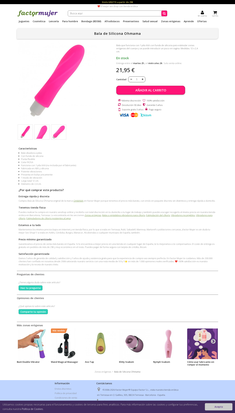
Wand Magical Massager (64, 361)
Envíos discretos (63, 388)
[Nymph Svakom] (168, 343)
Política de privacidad (66, 393)
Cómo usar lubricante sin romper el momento (200, 363)
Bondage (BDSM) (91, 21)
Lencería (54, 21)
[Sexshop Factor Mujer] (37, 16)
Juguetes (24, 21)
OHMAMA (78, 200)
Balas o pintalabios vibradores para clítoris (123, 215)
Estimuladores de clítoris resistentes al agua (48, 218)
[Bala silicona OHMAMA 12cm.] (25, 132)
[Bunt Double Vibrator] (32, 343)
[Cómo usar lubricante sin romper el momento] (202, 343)
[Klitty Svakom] (134, 343)
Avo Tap (89, 361)
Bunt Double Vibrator (28, 361)
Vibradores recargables (183, 215)
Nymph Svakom (161, 361)
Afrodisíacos (112, 21)
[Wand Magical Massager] (66, 343)
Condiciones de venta (66, 397)
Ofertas (202, 21)
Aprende (189, 21)
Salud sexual (150, 21)
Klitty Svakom (126, 361)
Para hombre (70, 21)
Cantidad (121, 79)
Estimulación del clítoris (158, 215)
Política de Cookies (32, 409)
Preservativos (131, 21)
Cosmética (39, 21)
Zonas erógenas (170, 21)
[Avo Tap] (100, 343)
